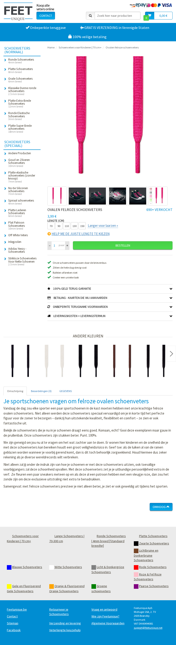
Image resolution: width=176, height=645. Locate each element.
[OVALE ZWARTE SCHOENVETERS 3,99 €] (156, 362)
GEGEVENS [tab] (65, 391)
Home (51, 47)
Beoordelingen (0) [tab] (41, 391)
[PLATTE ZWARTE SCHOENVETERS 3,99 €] (88, 362)
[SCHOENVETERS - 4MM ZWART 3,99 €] (20, 362)
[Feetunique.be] (18, 11)
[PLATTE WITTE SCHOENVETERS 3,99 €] (54, 362)
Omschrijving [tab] (15, 391)
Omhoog (159, 507)
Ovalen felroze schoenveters (122, 47)
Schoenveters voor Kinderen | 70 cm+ (80, 47)
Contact (45, 16)
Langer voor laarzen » (103, 225)
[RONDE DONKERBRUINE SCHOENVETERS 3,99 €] (122, 362)
